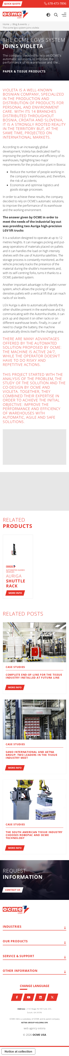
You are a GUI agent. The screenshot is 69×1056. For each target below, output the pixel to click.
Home (6, 24)
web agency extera (34, 1028)
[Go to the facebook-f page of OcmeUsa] (17, 997)
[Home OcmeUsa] (16, 14)
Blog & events (20, 24)
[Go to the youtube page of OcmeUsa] (29, 997)
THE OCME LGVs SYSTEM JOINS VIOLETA (21, 27)
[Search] (56, 14)
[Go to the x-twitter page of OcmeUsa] (52, 997)
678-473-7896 (57, 3)
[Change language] (48, 14)
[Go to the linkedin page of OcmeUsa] (40, 997)
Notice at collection (18, 1051)
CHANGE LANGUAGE (34, 986)
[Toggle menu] (64, 14)
